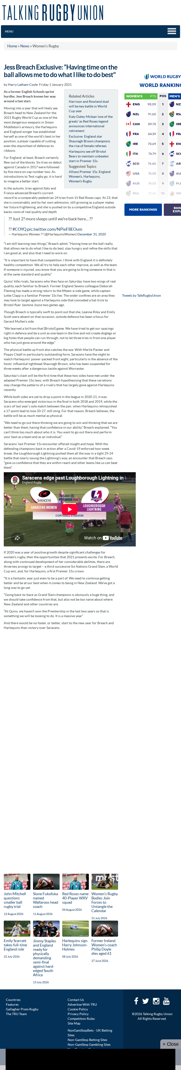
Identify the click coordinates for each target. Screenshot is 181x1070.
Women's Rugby (80, 181)
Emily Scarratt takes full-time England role (15, 945)
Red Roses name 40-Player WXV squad (75, 898)
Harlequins (91, 176)
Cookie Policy (78, 1009)
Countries (13, 1000)
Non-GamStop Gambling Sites (89, 1044)
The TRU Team (16, 1014)
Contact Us (76, 1000)
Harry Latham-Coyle (23, 84)
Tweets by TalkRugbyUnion (141, 295)
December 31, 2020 (91, 234)
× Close (171, 1044)
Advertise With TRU (82, 1004)
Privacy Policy (78, 1014)
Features (12, 1004)
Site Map (74, 1023)
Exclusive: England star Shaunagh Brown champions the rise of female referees (89, 141)
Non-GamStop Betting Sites (87, 1040)
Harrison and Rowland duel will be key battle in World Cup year (89, 106)
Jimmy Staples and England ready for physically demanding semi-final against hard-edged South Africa (44, 958)
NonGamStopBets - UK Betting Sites (90, 1033)
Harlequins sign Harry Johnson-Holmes (75, 945)
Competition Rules (81, 1019)
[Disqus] (60, 691)
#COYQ (19, 229)
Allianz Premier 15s (83, 172)
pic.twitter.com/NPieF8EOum (54, 229)
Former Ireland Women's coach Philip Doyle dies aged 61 (104, 947)
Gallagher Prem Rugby (22, 1009)
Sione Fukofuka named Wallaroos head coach (45, 900)
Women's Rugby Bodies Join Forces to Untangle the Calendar (104, 902)
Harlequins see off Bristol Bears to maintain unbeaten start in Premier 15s (89, 156)
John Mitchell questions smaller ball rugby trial (15, 900)
